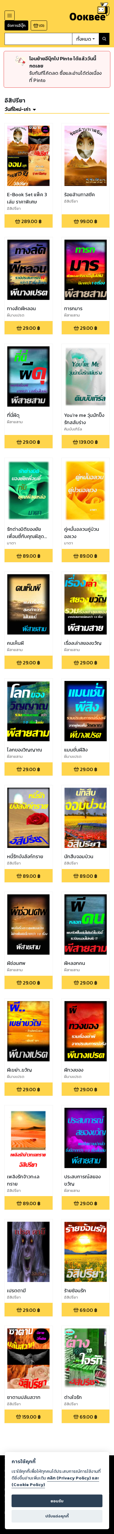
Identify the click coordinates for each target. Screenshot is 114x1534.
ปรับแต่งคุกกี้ (57, 1516)
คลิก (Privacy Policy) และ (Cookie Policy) (55, 1481)
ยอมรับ (57, 1501)
